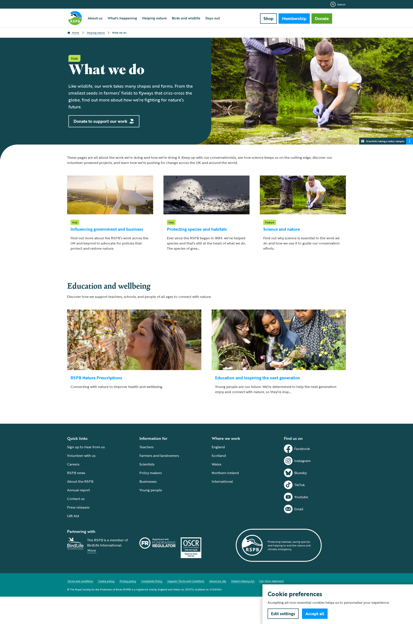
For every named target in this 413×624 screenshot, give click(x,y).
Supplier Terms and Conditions (185, 581)
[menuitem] (95, 18)
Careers (73, 464)
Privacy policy (128, 581)
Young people (150, 490)
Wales (216, 464)
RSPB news (76, 472)
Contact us (76, 498)
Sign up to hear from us (86, 447)
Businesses (148, 481)
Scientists (146, 464)
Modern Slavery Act (242, 581)
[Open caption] (409, 141)
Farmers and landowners (159, 455)
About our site (217, 581)
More (92, 550)
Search (341, 4)
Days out (212, 18)
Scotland (219, 455)
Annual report (78, 490)
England (218, 447)
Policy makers (150, 472)
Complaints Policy (151, 581)
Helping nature (154, 18)
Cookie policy (106, 581)
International (222, 481)
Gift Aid (73, 515)
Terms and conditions (80, 581)
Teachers (146, 447)
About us (95, 18)
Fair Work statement (271, 581)
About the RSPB (80, 481)
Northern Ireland (225, 472)
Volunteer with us (81, 455)
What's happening (122, 18)
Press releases (78, 507)
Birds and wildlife (186, 18)
